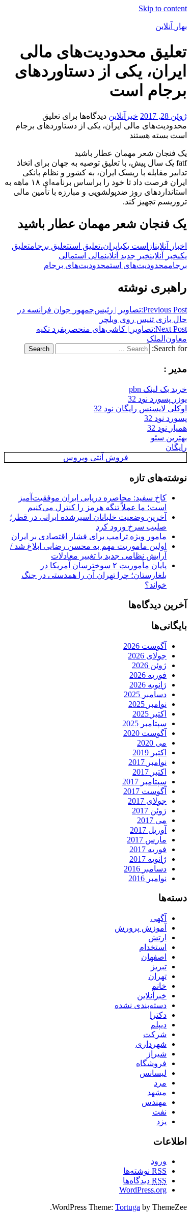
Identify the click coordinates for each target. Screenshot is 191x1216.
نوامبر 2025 (147, 704)
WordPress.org (143, 1189)
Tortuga (127, 1207)
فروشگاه (151, 1063)
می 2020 (152, 742)
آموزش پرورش (141, 927)
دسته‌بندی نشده (141, 1005)
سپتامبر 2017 (144, 781)
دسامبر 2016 (145, 868)
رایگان (176, 447)
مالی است (89, 255)
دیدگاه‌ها (145, 1180)
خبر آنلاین (164, 255)
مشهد (157, 1092)
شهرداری (151, 1044)
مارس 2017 (147, 839)
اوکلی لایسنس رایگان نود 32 (140, 408)
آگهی (158, 918)
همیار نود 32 (167, 428)
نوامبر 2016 (147, 878)
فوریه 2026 (148, 675)
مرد (160, 1082)
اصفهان (154, 957)
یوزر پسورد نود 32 (157, 398)
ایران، (110, 246)
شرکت (155, 1034)
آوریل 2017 (148, 830)
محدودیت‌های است (139, 265)
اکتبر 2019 (149, 752)
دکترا (158, 1015)
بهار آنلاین (171, 26)
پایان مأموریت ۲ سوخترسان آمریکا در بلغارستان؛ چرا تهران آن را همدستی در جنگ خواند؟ (94, 575)
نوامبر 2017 (147, 762)
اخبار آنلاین (171, 246)
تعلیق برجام (49, 246)
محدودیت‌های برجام (77, 265)
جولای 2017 (147, 801)
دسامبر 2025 (145, 694)
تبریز (159, 966)
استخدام (153, 947)
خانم (159, 986)
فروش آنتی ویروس (95, 457)
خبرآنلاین (123, 116)
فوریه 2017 (148, 849)
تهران (157, 976)
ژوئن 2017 (149, 810)
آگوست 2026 (145, 646)
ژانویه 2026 (148, 684)
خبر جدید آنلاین (127, 255)
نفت (159, 1111)
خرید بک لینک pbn (158, 389)
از (151, 246)
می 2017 (152, 820)
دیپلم (158, 1024)
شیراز (157, 1053)
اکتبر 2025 (149, 713)
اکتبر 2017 (149, 772)
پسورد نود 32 (165, 418)
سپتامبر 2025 (144, 723)
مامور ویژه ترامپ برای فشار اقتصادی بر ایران (89, 536)
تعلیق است (84, 246)
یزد (161, 1121)
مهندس (154, 1102)
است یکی (134, 246)
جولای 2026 (147, 655)
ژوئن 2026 (149, 665)
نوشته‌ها (145, 1171)
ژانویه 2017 (148, 859)
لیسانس (153, 1073)
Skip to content (163, 8)
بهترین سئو (169, 437)
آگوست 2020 (145, 733)
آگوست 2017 (145, 791)
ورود (159, 1161)
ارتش (157, 937)
